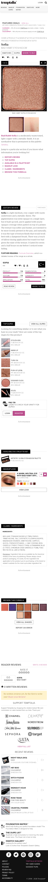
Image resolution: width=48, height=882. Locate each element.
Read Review (9, 286)
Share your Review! (17, 696)
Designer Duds (17, 381)
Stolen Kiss (16, 340)
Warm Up (14, 350)
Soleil (13, 391)
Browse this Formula (15, 172)
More (38, 7)
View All (25, 23)
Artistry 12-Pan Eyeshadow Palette (26, 458)
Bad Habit (7, 48)
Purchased (42, 207)
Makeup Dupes (11, 8)
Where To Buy (38, 286)
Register (19, 413)
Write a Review (40, 665)
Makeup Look (11, 166)
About (5, 861)
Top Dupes (10, 160)
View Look (24, 490)
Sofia (5, 44)
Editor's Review (12, 157)
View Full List (24, 746)
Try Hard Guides (33, 864)
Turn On (14, 360)
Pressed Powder (9, 41)
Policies (5, 867)
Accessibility (7, 878)
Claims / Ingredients (15, 169)
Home (3, 38)
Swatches (30, 7)
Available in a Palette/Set (17, 163)
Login (40, 3)
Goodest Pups (32, 867)
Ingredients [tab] (7, 532)
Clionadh (5, 28)
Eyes (30, 38)
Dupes (17, 53)
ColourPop (6, 31)
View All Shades (24, 622)
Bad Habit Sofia (9, 135)
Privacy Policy (8, 873)
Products (13, 38)
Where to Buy (29, 53)
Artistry (4, 144)
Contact (5, 864)
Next (45, 63)
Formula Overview (26, 253)
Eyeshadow (39, 38)
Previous (41, 63)
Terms (4, 875)
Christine (23, 478)
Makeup (23, 38)
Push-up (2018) (16, 370)
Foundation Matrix (20, 8)
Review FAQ (6, 870)
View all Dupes (38, 324)
